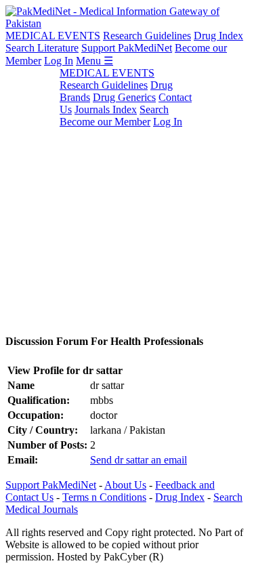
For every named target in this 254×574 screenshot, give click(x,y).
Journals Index (106, 109)
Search (154, 109)
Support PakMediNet (126, 48)
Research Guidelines (147, 35)
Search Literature (42, 48)
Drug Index (218, 35)
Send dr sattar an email (138, 460)
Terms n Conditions (104, 497)
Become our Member (105, 121)
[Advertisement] (127, 194)
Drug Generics (124, 97)
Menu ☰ (94, 60)
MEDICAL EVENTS (52, 35)
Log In (58, 60)
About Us (125, 485)
